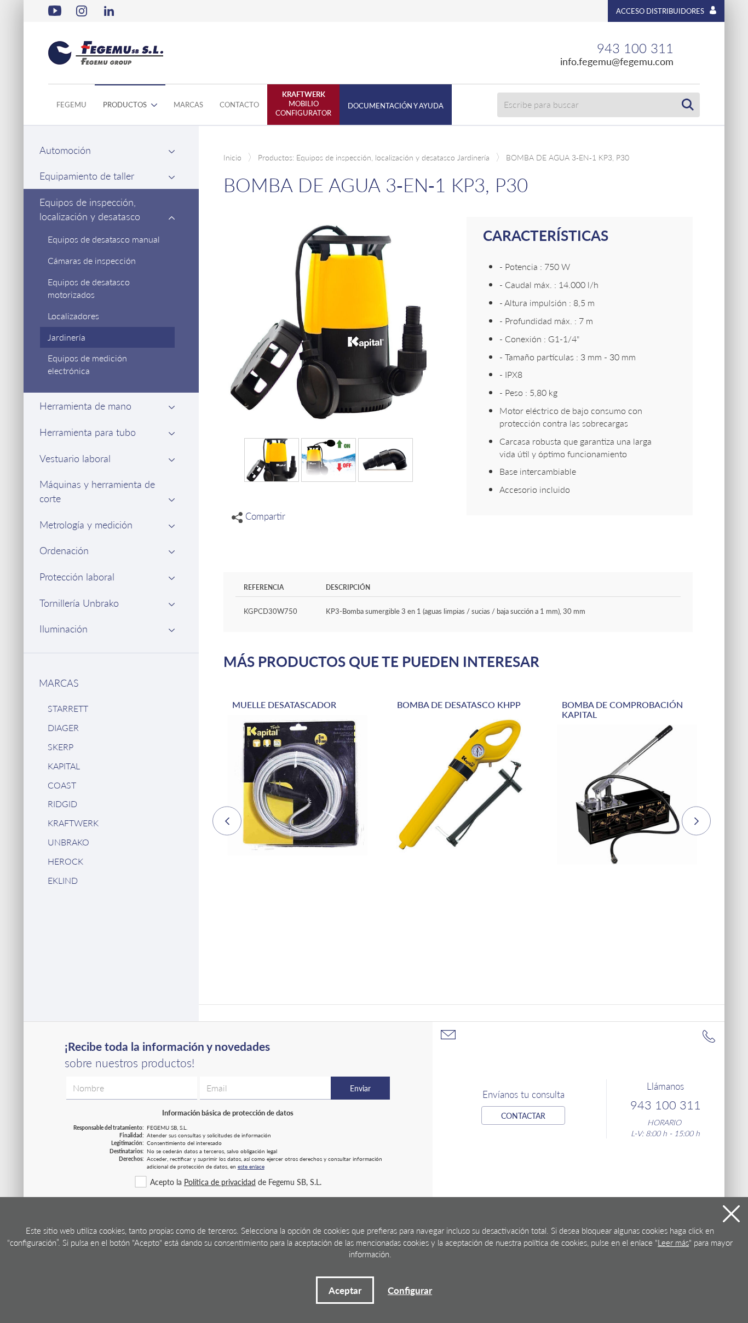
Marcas (188, 104)
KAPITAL (64, 766)
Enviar (360, 1088)
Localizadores (73, 315)
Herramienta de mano (85, 405)
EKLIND (63, 880)
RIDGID (62, 803)
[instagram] (82, 11)
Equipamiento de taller (86, 175)
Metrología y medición (86, 524)
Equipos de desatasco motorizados (89, 288)
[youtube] (54, 11)
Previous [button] (226, 821)
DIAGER (63, 727)
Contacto (239, 104)
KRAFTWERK (73, 822)
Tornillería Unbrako (79, 602)
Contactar (523, 1115)
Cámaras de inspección (92, 260)
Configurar (410, 1290)
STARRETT (68, 708)
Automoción (65, 150)
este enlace (251, 1166)
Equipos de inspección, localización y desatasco (89, 209)
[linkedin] (110, 11)
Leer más (673, 1242)
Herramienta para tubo (87, 432)
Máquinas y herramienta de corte (97, 491)
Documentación (396, 105)
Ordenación (64, 550)
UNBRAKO (68, 842)
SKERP (60, 746)
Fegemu (71, 104)
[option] (297, 787)
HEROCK (65, 861)
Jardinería (66, 337)
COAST (62, 785)
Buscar (687, 105)
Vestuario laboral (75, 458)
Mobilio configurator (303, 103)
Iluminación (63, 628)
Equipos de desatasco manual (104, 239)
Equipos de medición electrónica (87, 364)
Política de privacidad (220, 1181)
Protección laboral (76, 576)
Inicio (232, 157)
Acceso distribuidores (660, 10)
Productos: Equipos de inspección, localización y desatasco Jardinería (374, 157)
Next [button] (696, 821)
